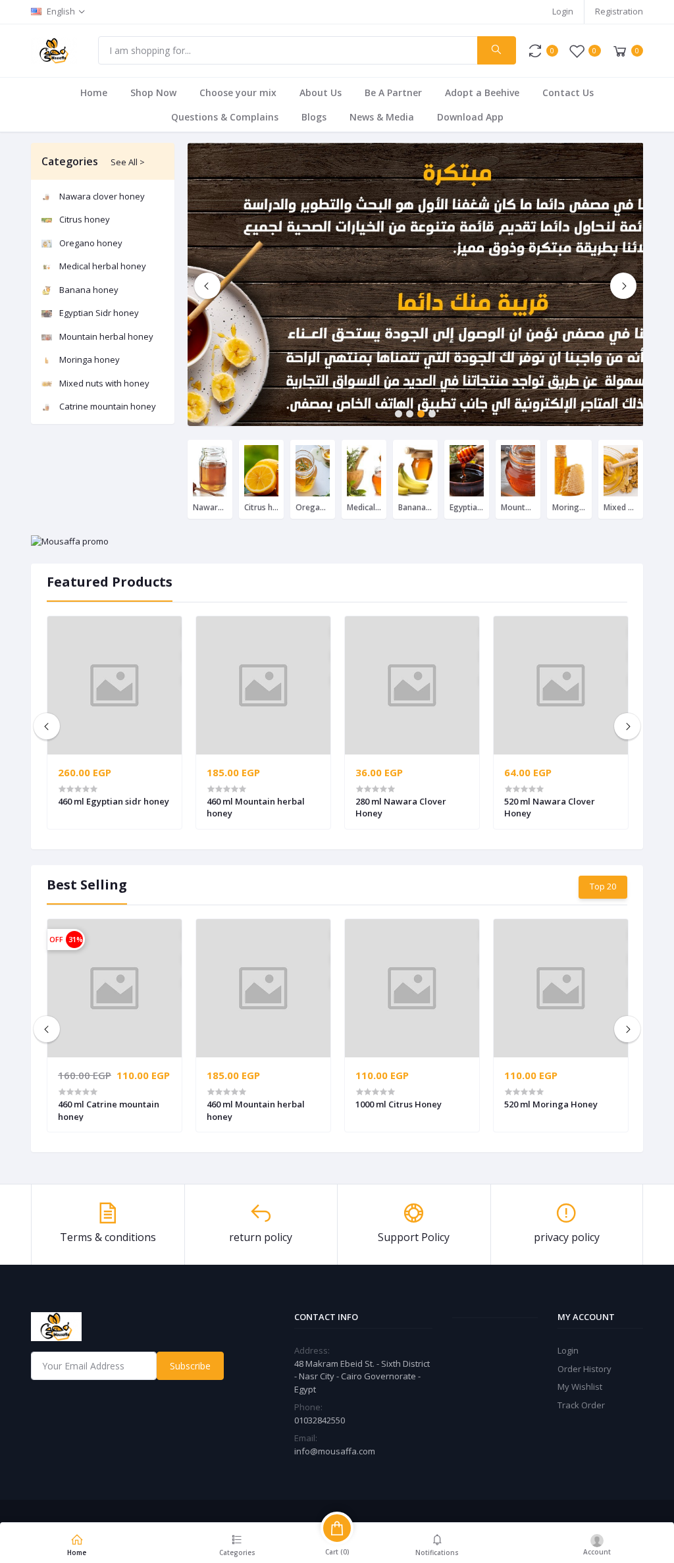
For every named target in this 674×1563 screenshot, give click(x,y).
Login (562, 11)
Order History (584, 1369)
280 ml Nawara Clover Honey (400, 807)
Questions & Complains (224, 117)
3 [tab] (421, 413)
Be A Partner (393, 92)
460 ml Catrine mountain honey (108, 1110)
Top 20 (603, 886)
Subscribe (190, 1366)
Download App (470, 117)
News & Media (382, 117)
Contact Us (568, 92)
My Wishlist (579, 1386)
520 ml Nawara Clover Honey (549, 807)
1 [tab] (398, 413)
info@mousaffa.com (334, 1451)
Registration (619, 11)
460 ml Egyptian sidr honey (113, 801)
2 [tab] (409, 413)
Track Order (581, 1405)
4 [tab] (432, 413)
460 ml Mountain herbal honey (256, 807)
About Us (320, 92)
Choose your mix (237, 92)
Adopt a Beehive (482, 92)
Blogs (313, 117)
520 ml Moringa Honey (551, 1104)
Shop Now (153, 92)
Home (93, 92)
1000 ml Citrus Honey (398, 1104)
